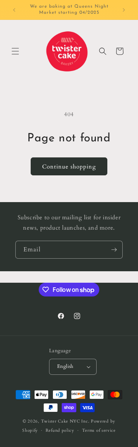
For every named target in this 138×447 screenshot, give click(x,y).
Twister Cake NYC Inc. (65, 421)
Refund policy (60, 430)
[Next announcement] (123, 10)
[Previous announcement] (14, 10)
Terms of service (99, 430)
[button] (15, 51)
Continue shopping (69, 166)
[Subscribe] (113, 250)
